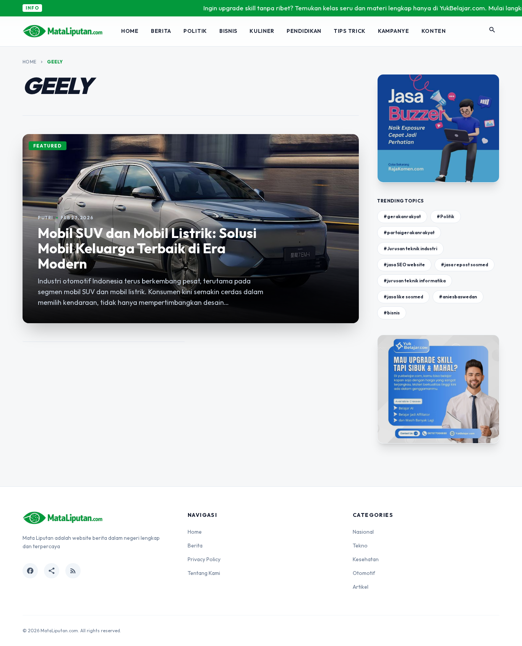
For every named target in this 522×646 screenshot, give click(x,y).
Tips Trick (350, 31)
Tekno (360, 545)
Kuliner (262, 31)
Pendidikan (304, 31)
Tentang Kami (204, 573)
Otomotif (364, 573)
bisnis (228, 31)
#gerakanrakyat (402, 216)
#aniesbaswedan (458, 297)
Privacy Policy (204, 559)
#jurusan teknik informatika (415, 280)
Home (130, 31)
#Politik (445, 216)
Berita (161, 31)
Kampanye (393, 31)
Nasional (363, 531)
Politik (195, 31)
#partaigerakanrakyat (409, 232)
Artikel (360, 586)
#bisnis (392, 313)
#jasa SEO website (404, 264)
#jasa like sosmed (403, 297)
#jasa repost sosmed (464, 264)
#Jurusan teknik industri (410, 248)
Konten (433, 31)
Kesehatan (366, 559)
